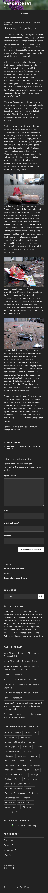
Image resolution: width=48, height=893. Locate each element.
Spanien (21, 793)
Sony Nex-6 (10, 793)
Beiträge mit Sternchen (28, 446)
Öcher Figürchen (12, 812)
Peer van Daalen (11, 679)
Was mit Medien (12, 807)
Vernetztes (10, 802)
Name (7, 510)
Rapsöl (18, 779)
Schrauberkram (30, 779)
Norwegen (35, 774)
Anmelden (8, 840)
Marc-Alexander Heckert (14, 653)
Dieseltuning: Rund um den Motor (29, 693)
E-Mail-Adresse (11, 523)
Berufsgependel (12, 747)
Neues (10, 449)
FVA (7, 760)
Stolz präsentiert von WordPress (16, 887)
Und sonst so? (14, 443)
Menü (25, 13)
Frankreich (33, 756)
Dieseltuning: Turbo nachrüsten (23, 661)
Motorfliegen (35, 765)
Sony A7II (29, 788)
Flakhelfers (30, 369)
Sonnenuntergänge (13, 788)
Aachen (10, 446)
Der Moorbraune (12, 751)
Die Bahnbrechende (29, 679)
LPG (30, 760)
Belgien (32, 742)
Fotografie (21, 756)
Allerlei (18, 733)
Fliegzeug (9, 756)
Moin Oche (21, 765)
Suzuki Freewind (12, 798)
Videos (21, 802)
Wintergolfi (27, 807)
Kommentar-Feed (11, 850)
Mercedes (9, 765)
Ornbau (8, 779)
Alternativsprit (30, 733)
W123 (29, 802)
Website (7, 536)
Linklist (22, 760)
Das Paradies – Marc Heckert (16, 714)
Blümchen (26, 747)
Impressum (18, 674)
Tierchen (26, 798)
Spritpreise (34, 793)
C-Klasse (38, 747)
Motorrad (9, 770)
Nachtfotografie (23, 770)
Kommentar (10, 476)
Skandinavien (24, 784)
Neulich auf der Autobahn (16, 774)
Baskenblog (25, 737)
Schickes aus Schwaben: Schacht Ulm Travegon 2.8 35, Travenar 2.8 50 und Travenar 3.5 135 (23, 706)
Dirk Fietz (8, 685)
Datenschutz (9, 868)
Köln (14, 760)
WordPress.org (10, 855)
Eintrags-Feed (10, 845)
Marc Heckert (18, 3)
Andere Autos (11, 737)
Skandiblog (10, 784)
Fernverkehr (28, 751)
